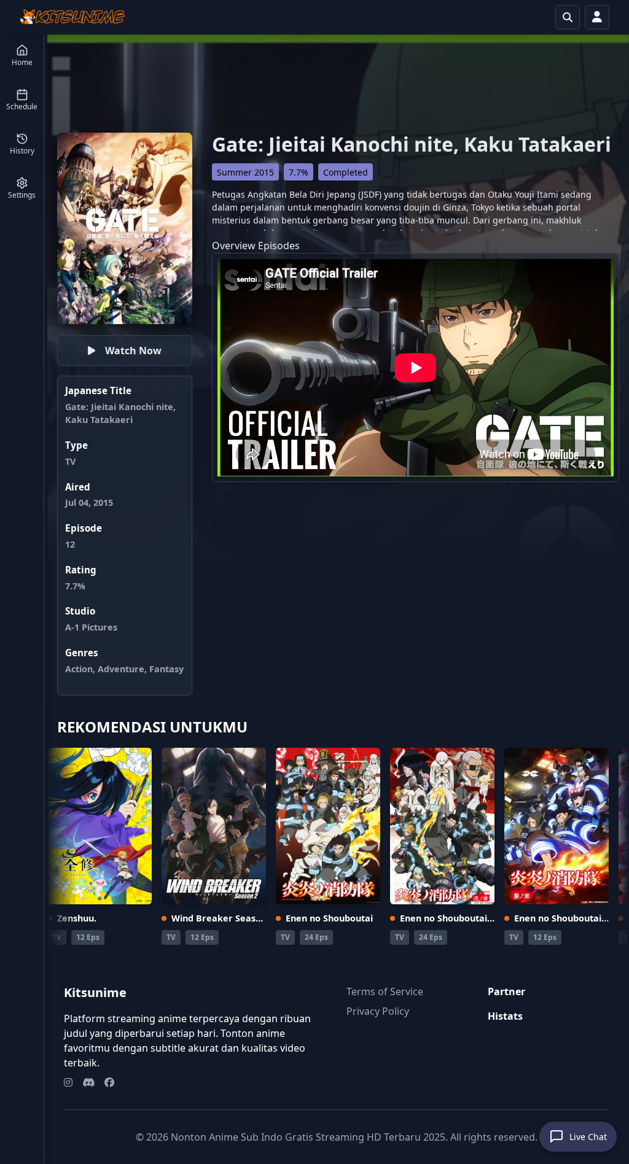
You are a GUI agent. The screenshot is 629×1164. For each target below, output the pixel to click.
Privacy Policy (377, 1011)
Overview (234, 245)
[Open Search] (567, 17)
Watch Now (133, 350)
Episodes (279, 245)
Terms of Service (384, 991)
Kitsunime (95, 992)
